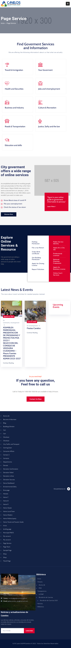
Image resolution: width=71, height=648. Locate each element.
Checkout (6, 437)
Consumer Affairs (8, 451)
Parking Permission (36, 243)
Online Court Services (57, 274)
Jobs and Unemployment (49, 89)
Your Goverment (45, 70)
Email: (15, 601)
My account (7, 536)
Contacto (6, 458)
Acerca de (6, 416)
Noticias (40, 603)
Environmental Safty (10, 487)
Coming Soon (7, 448)
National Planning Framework (57, 261)
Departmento (7, 462)
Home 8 (5, 501)
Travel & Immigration (14, 70)
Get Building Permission (36, 259)
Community (6, 323)
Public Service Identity (58, 243)
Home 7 (5, 497)
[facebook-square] (68, 488)
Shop (4, 554)
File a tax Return (38, 248)
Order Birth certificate (36, 253)
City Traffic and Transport (11, 444)
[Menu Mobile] (68, 4)
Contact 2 (6, 455)
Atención (6, 593)
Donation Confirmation (10, 469)
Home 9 (5, 504)
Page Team (6, 547)
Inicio (3, 23)
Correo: (15, 598)
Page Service (7, 543)
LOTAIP (41, 594)
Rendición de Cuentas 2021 (49, 600)
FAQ (40, 588)
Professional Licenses (57, 255)
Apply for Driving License (38, 264)
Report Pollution (38, 269)
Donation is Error (8, 476)
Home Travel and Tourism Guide (13, 522)
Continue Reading (8, 363)
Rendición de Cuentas (46, 597)
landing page (7, 529)
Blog (4, 423)
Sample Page (7, 550)
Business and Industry (14, 107)
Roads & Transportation (15, 126)
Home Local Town (9, 511)
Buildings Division (9, 426)
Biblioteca (40, 607)
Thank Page (7, 561)
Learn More (51, 206)
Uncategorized (14, 323)
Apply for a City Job (59, 249)
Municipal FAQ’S (8, 532)
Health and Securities (14, 89)
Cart (4, 430)
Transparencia (41, 591)
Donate (5, 465)
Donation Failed (8, 472)
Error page (6, 490)
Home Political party (9, 518)
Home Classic (7, 508)
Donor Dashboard (8, 483)
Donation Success (9, 479)
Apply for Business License (59, 268)
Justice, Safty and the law (49, 126)
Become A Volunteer (9, 419)
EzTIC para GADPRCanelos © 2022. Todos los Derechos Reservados (35, 643)
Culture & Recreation (47, 107)
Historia (5, 494)
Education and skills (13, 145)
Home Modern (7, 515)
